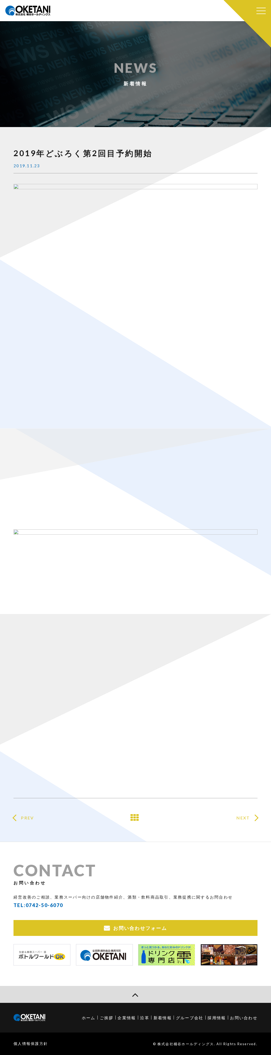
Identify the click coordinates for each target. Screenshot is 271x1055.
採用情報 (216, 1017)
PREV (27, 817)
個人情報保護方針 (30, 1043)
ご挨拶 (107, 1017)
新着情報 (162, 1017)
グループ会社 (190, 1017)
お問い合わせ (244, 1017)
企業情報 (127, 1017)
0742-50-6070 (44, 905)
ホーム (89, 1017)
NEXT (243, 817)
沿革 (144, 1017)
